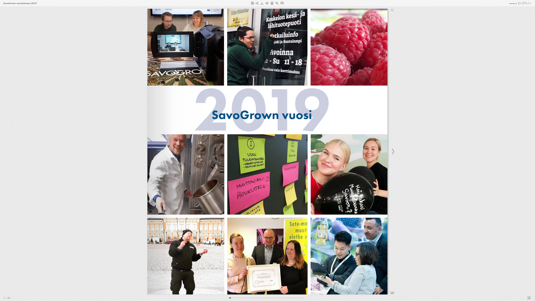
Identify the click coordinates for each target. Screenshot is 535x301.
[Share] (257, 3)
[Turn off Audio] (267, 3)
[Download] (262, 3)
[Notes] (282, 3)
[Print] (272, 3)
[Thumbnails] (252, 3)
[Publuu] (518, 3)
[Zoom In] (277, 3)
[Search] (392, 10)
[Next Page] (392, 151)
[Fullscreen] (529, 298)
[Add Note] (392, 293)
